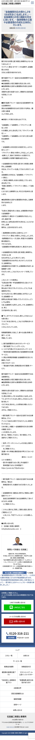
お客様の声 (17, 688)
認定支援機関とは (17, 693)
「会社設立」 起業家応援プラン (9, 681)
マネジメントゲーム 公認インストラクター (26, 673)
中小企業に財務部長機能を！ (14, 573)
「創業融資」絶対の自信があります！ (26, 681)
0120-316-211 (18, 635)
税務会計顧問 (8, 666)
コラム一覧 (8, 655)
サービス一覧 (17, 661)
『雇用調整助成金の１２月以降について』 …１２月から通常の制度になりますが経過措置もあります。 (17, 576)
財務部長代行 (26, 666)
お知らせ (26, 655)
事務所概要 (17, 699)
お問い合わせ (19, 621)
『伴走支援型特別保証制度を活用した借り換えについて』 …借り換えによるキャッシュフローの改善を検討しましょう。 (17, 582)
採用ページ (17, 704)
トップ (17, 650)
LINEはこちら (19, 607)
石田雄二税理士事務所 (11, 3)
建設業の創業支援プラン (9, 673)
